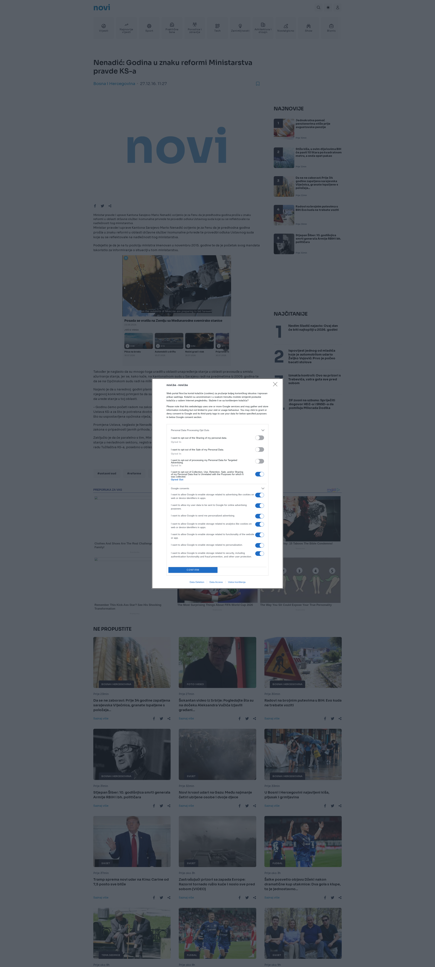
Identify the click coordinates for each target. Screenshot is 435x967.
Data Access (216, 582)
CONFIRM (193, 570)
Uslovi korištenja (237, 582)
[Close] (276, 385)
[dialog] (217, 483)
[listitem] (217, 430)
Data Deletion (197, 582)
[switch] (259, 437)
